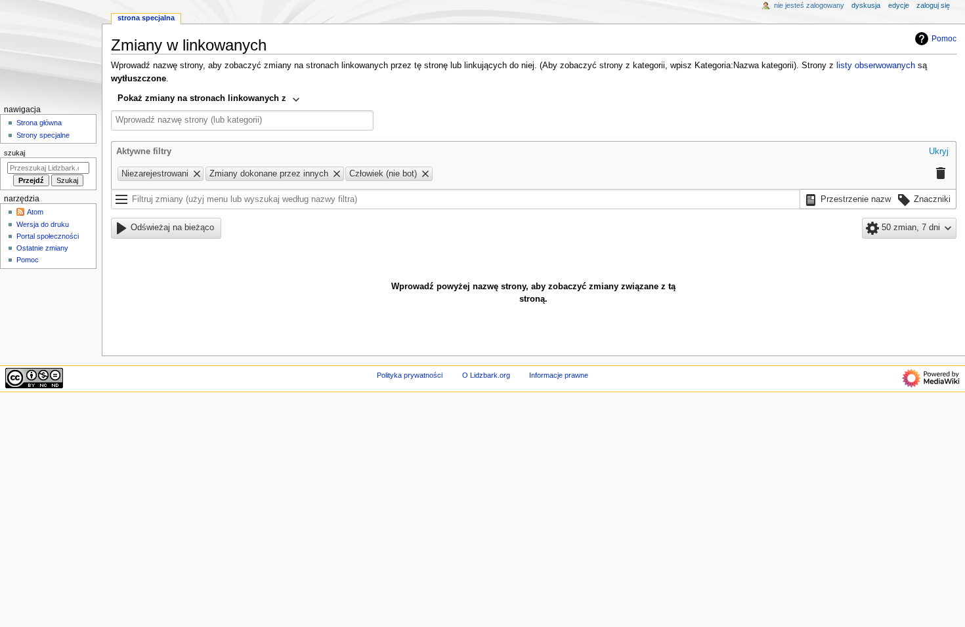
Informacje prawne (558, 375)
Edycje (898, 5)
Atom (35, 212)
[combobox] (209, 99)
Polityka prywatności (409, 375)
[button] (938, 152)
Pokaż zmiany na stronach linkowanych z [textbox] (202, 98)
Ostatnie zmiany (42, 248)
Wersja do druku (42, 224)
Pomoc (944, 38)
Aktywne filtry (143, 151)
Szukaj (14, 153)
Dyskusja (865, 5)
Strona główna (39, 123)
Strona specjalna (146, 18)
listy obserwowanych (875, 65)
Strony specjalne (43, 135)
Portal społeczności (47, 236)
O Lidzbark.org (486, 375)
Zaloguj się (933, 5)
